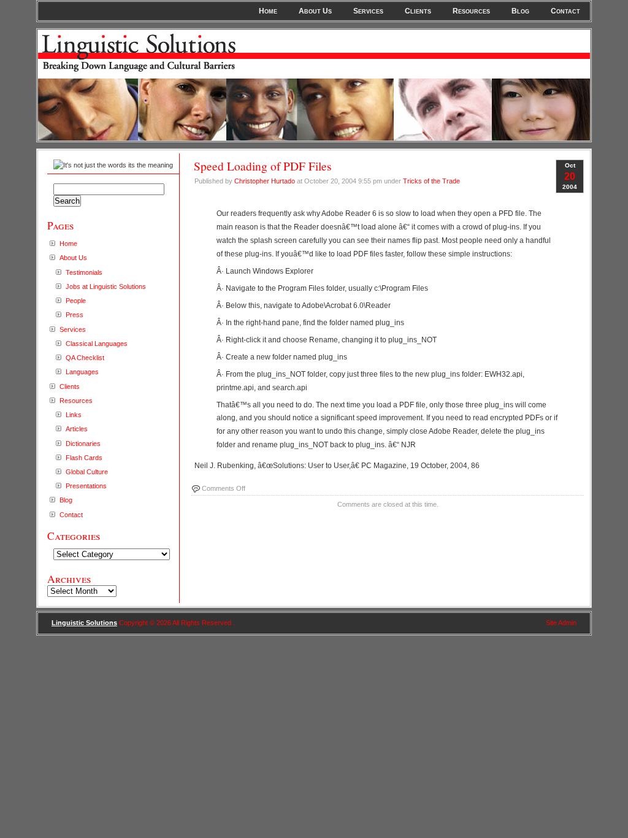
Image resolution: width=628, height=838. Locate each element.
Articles (77, 428)
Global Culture (87, 471)
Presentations (86, 486)
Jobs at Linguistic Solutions (106, 286)
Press (74, 314)
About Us (315, 11)
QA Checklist (85, 357)
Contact (565, 11)
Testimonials (84, 272)
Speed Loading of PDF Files (263, 166)
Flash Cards (84, 457)
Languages (82, 371)
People (76, 300)
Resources (471, 11)
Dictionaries (83, 443)
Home (268, 11)
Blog (520, 11)
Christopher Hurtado (264, 181)
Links (74, 414)
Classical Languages (97, 343)
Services (368, 11)
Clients (418, 11)
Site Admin (561, 622)
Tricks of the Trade (431, 181)
